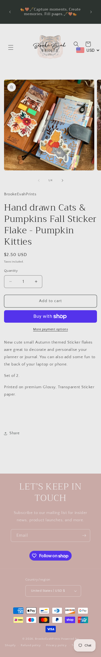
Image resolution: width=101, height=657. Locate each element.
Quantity (11, 271)
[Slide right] (62, 180)
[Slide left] (39, 180)
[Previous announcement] (10, 12)
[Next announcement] (91, 12)
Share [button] (14, 433)
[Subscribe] (84, 535)
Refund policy (31, 645)
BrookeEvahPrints (48, 638)
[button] (11, 47)
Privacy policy (56, 645)
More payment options (50, 329)
